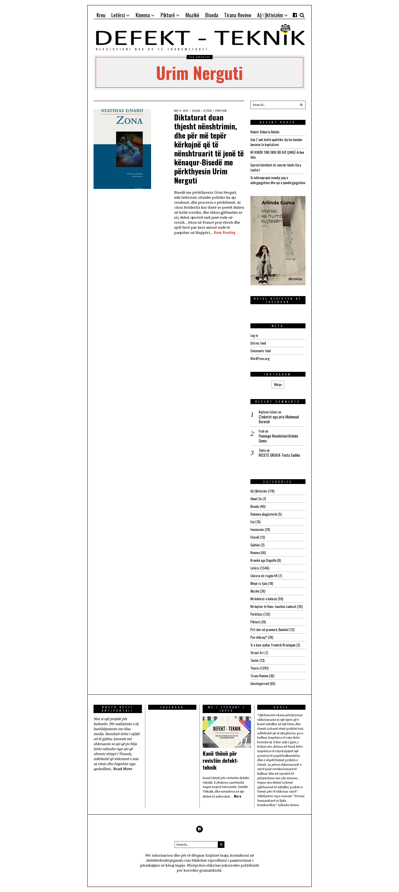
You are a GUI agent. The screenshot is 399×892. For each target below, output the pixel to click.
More (237, 796)
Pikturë (255, 621)
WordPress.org (260, 358)
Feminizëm (257, 529)
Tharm (254, 668)
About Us (256, 498)
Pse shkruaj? (258, 637)
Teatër (254, 660)
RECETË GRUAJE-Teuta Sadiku (279, 455)
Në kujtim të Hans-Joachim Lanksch (273, 606)
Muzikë (254, 591)
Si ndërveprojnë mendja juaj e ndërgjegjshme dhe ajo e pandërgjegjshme (277, 180)
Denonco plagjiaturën (263, 514)
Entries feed (258, 343)
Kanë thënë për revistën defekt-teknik (221, 760)
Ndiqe (278, 384)
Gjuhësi (255, 544)
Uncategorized (259, 683)
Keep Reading (225, 232)
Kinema (255, 552)
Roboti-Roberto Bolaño (264, 131)
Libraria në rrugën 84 (264, 575)
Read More (122, 769)
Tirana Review (259, 675)
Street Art (257, 652)
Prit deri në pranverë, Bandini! (269, 629)
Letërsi (207, 110)
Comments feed (260, 350)
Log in (254, 335)
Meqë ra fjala (258, 583)
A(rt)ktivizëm (258, 491)
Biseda (196, 110)
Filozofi (254, 537)
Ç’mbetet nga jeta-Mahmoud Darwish (279, 419)
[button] (301, 105)
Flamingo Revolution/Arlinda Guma (278, 438)
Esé (252, 521)
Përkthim (221, 110)
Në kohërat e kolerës (263, 598)
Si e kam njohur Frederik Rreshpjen (273, 645)
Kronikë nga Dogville (263, 560)
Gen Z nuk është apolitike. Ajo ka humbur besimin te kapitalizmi (276, 142)
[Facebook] (294, 15)
